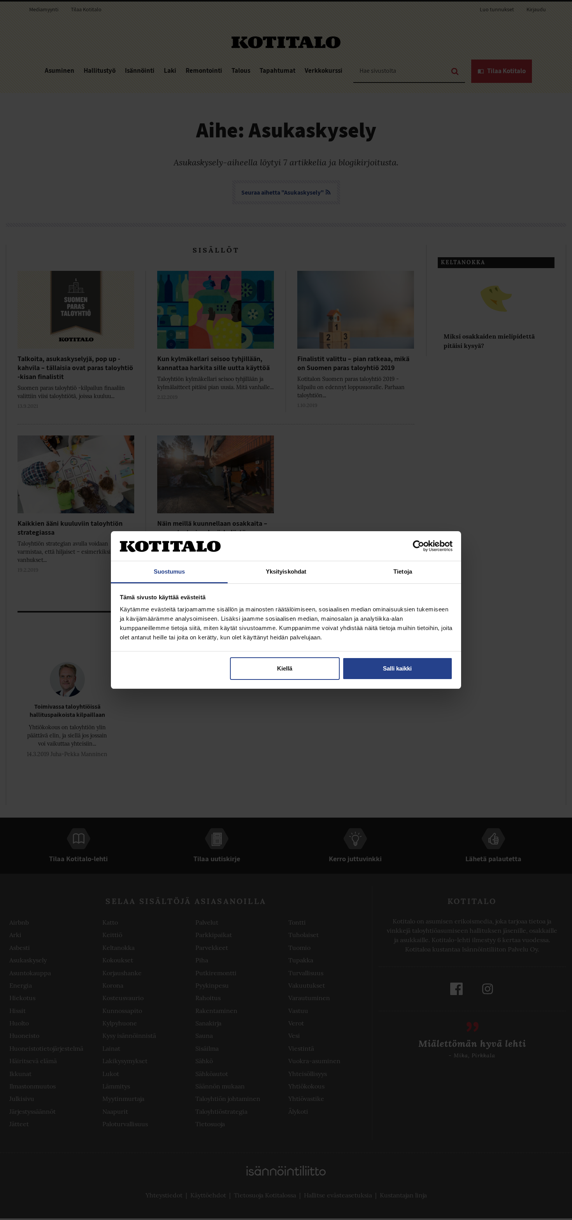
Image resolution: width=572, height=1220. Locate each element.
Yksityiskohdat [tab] (286, 571)
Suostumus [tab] (169, 571)
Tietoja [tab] (402, 571)
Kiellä (284, 668)
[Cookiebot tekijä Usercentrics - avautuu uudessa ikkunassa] (418, 546)
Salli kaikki (397, 668)
